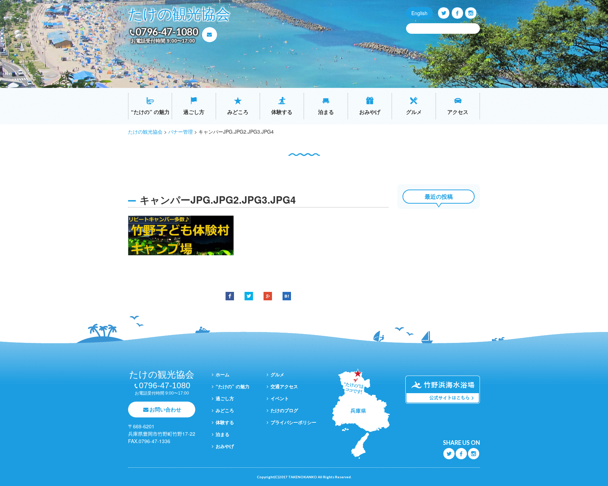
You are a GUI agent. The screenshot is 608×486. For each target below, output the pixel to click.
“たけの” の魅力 (150, 112)
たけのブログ (284, 410)
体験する (281, 112)
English (419, 13)
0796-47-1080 (166, 32)
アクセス (457, 112)
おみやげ (369, 112)
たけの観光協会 (179, 14)
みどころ (237, 112)
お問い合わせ (165, 409)
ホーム (222, 374)
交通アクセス (284, 386)
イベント (280, 398)
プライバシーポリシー (293, 422)
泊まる (326, 112)
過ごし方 (193, 112)
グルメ (414, 112)
